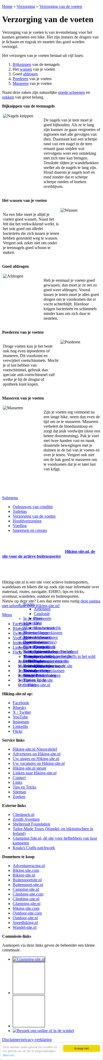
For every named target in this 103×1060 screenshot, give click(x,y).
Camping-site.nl (26, 889)
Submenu (10, 497)
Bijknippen (22, 64)
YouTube (20, 717)
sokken (8, 97)
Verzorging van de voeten (60, 6)
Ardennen (42, 609)
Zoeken (19, 796)
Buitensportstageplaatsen (43, 670)
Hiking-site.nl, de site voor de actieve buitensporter (48, 553)
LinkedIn (20, 726)
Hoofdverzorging (27, 521)
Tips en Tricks (24, 787)
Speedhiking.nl (25, 922)
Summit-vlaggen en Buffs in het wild (64, 656)
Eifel (38, 623)
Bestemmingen (35, 632)
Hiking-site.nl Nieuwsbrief (35, 749)
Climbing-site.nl (26, 899)
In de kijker (32, 618)
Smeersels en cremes (30, 530)
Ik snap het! (81, 1048)
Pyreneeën (42, 618)
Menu (7, 614)
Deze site (31, 642)
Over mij (41, 647)
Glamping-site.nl (26, 903)
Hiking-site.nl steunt (29, 768)
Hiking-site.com (26, 908)
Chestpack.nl (23, 814)
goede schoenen (71, 92)
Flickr (17, 652)
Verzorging (26, 6)
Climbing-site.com (28, 894)
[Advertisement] (33, 545)
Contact (29, 685)
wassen (26, 69)
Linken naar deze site (51, 661)
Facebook (21, 623)
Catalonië (42, 613)
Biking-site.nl (24, 875)
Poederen (20, 78)
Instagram (21, 642)
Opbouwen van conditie (33, 506)
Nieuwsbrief (33, 675)
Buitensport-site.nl (28, 884)
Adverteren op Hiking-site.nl (36, 754)
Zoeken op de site (38, 680)
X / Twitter (22, 712)
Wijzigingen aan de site (53, 666)
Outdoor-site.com (27, 913)
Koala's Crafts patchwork (34, 847)
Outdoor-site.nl (25, 918)
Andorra (41, 637)
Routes (29, 604)
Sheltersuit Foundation (31, 824)
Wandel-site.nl (24, 927)
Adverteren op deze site (53, 651)
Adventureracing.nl (29, 865)
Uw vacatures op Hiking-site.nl (39, 763)
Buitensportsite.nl (27, 880)
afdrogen (30, 74)
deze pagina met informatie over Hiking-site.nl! (51, 603)
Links (17, 782)
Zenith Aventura (26, 819)
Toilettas (20, 511)
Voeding (20, 525)
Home (7, 6)
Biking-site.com (26, 870)
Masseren (21, 83)
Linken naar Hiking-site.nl (35, 773)
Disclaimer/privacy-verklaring (27, 1039)
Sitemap (30, 670)
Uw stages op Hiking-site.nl (36, 758)
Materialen (32, 623)
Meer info (8, 1055)
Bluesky (19, 707)
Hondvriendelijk (47, 628)
